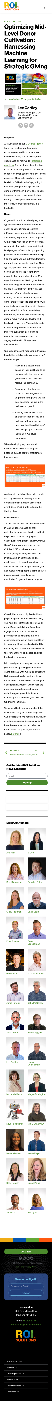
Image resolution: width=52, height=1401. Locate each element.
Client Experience (14, 1373)
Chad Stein (33, 912)
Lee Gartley (14, 99)
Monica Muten (13, 1153)
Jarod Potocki (13, 1003)
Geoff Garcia (12, 973)
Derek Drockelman (34, 942)
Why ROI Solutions (14, 1361)
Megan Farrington (36, 1094)
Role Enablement (14, 1386)
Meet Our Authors (17, 822)
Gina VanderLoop (36, 973)
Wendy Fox (33, 1212)
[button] (20, 125)
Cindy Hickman (13, 912)
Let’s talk (15, 734)
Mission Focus (12, 1379)
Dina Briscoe (12, 941)
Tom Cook (11, 1212)
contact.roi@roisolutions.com (26, 1324)
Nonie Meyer (34, 1153)
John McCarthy (35, 1003)
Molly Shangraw (36, 1124)
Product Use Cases (13, 21)
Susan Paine (34, 1183)
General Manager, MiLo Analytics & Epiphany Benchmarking (29, 115)
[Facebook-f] (20, 1258)
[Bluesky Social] (24, 1258)
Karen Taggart (35, 1032)
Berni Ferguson (13, 882)
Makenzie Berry (14, 1094)
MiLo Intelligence (34, 143)
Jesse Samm (12, 1032)
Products (10, 1367)
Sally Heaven (12, 1183)
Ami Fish (10, 852)
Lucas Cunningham (34, 1063)
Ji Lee (31, 852)
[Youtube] (31, 1258)
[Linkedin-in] (28, 1258)
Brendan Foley (35, 882)
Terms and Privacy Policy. (26, 1267)
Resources (11, 1392)
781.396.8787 (29, 1320)
